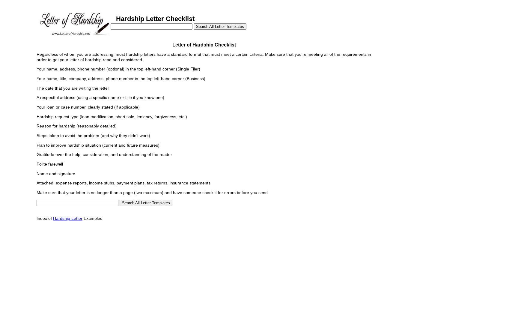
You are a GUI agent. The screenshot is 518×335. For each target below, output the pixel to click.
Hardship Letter (67, 218)
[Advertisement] (417, 77)
